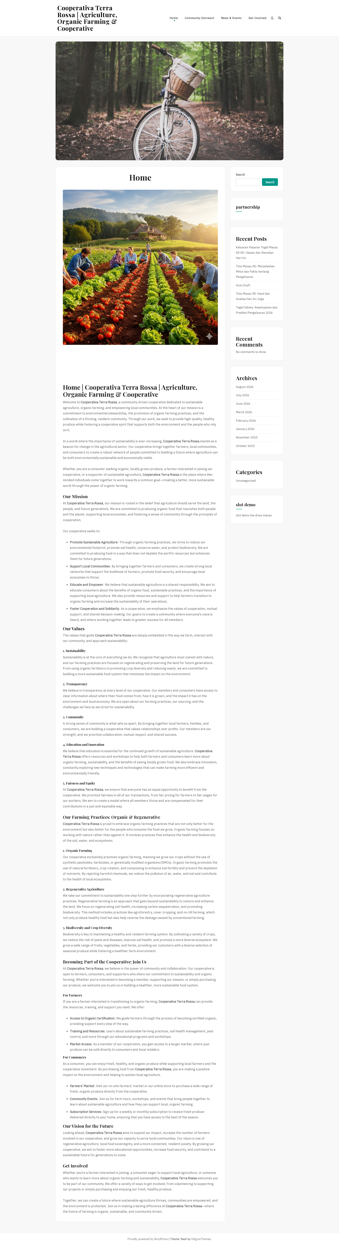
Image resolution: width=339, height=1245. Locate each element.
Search (240, 174)
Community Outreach (199, 18)
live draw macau (261, 515)
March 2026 (244, 412)
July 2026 (242, 395)
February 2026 (246, 421)
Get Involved (257, 18)
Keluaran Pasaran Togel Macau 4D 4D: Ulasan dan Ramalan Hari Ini (257, 252)
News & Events (231, 18)
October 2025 (245, 446)
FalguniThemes (201, 1239)
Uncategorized (246, 481)
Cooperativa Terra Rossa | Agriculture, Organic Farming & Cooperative (87, 18)
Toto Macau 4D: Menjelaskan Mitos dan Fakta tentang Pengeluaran (255, 271)
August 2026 (245, 387)
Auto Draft (243, 285)
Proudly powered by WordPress (147, 1239)
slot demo (242, 515)
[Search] (279, 18)
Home (174, 18)
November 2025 (247, 437)
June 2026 (243, 404)
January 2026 (245, 429)
